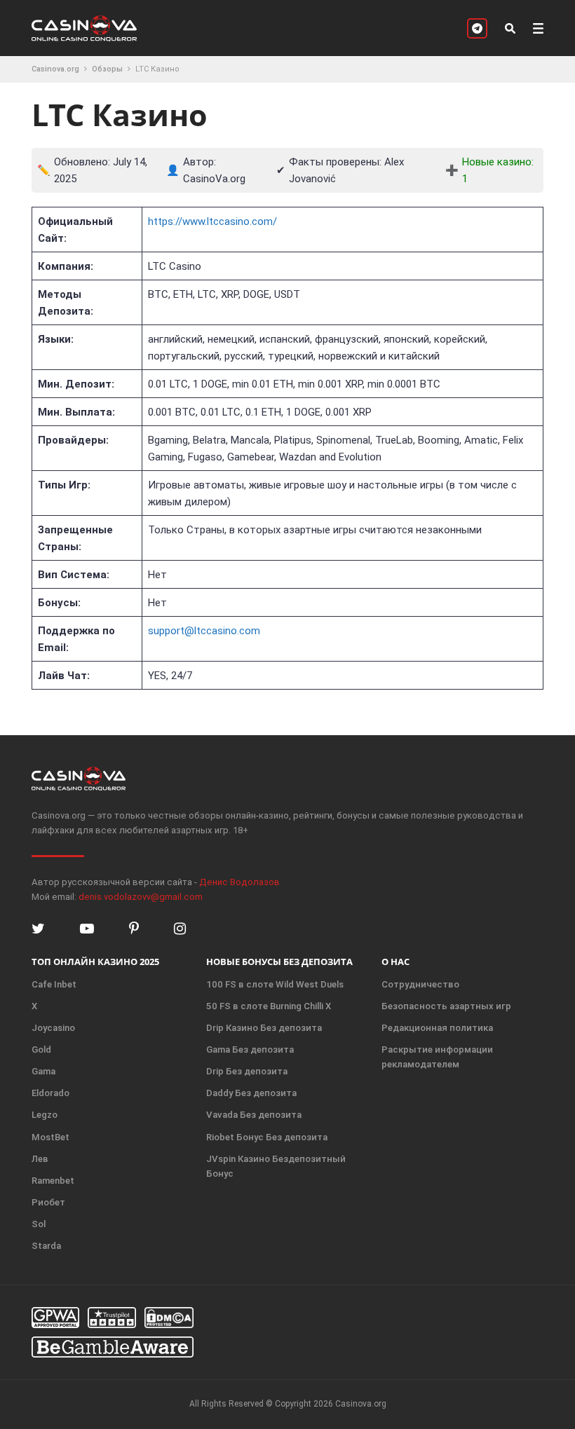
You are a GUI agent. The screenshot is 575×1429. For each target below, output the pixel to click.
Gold (41, 1049)
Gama (43, 1071)
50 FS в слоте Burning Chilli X (268, 1006)
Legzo (45, 1114)
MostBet (50, 1137)
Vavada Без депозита (254, 1114)
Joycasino (53, 1028)
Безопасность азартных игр (446, 1006)
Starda (46, 1245)
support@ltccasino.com (204, 630)
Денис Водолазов (239, 882)
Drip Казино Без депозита (264, 1028)
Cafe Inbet (54, 984)
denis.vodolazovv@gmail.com (141, 896)
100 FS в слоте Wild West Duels (275, 984)
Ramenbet (53, 1180)
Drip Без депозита (247, 1071)
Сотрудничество (420, 984)
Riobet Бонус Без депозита (266, 1137)
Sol (39, 1224)
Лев (40, 1159)
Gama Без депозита (250, 1049)
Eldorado (50, 1093)
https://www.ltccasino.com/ (212, 221)
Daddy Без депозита (251, 1093)
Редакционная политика (437, 1028)
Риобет (48, 1202)
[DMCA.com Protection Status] (169, 1317)
